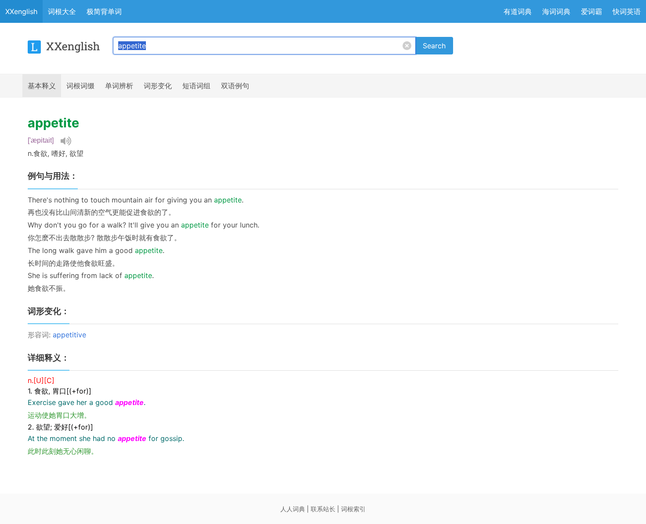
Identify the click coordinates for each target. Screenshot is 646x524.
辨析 (119, 85)
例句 (235, 85)
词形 (158, 85)
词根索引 (353, 509)
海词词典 (556, 11)
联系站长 (323, 509)
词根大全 (62, 11)
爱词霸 (591, 11)
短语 (196, 85)
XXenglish (21, 11)
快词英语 (627, 11)
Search (434, 45)
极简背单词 (104, 11)
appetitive (69, 334)
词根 (80, 85)
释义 (42, 85)
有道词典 (518, 11)
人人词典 (292, 509)
